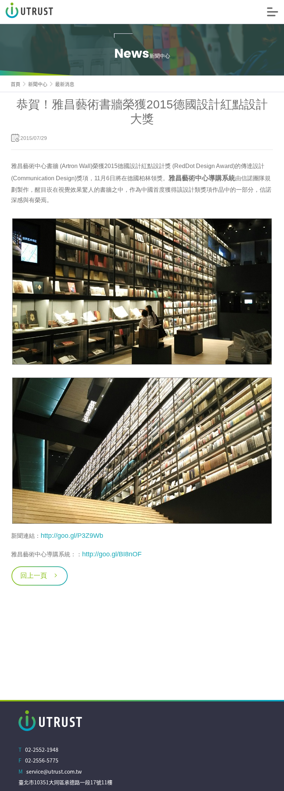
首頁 (15, 83)
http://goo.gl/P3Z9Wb (72, 535)
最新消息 (64, 83)
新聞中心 (37, 83)
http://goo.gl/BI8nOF (112, 554)
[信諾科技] (61, 12)
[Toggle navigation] (272, 12)
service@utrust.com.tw (54, 771)
